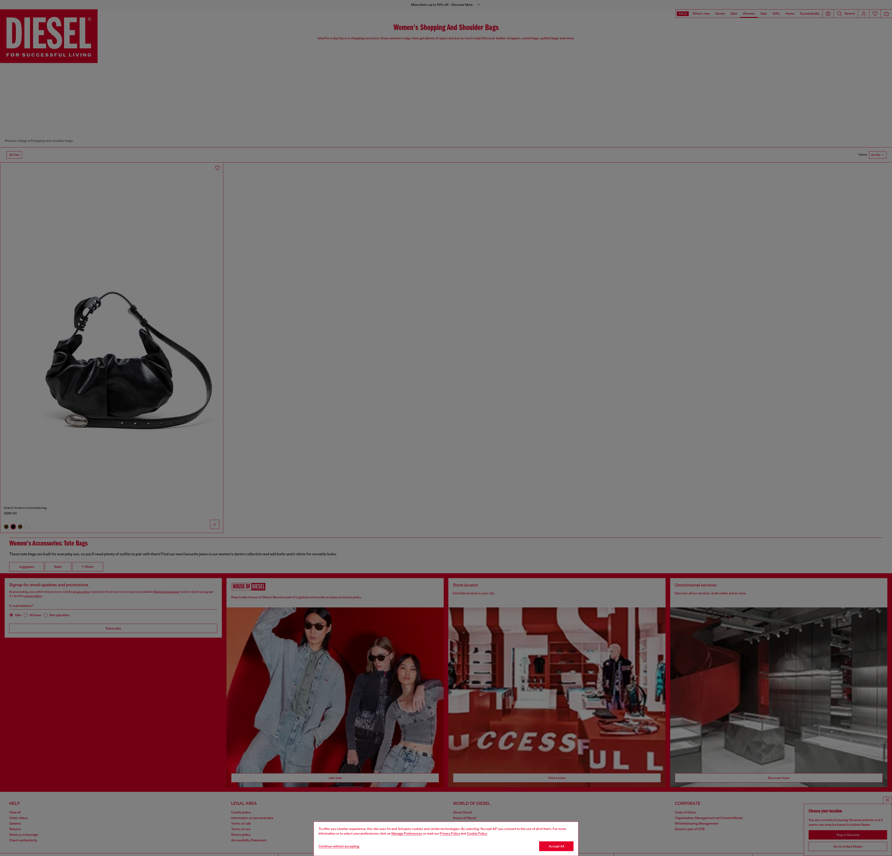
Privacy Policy (450, 833)
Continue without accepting (338, 846)
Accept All (556, 846)
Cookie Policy (477, 833)
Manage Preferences (406, 833)
